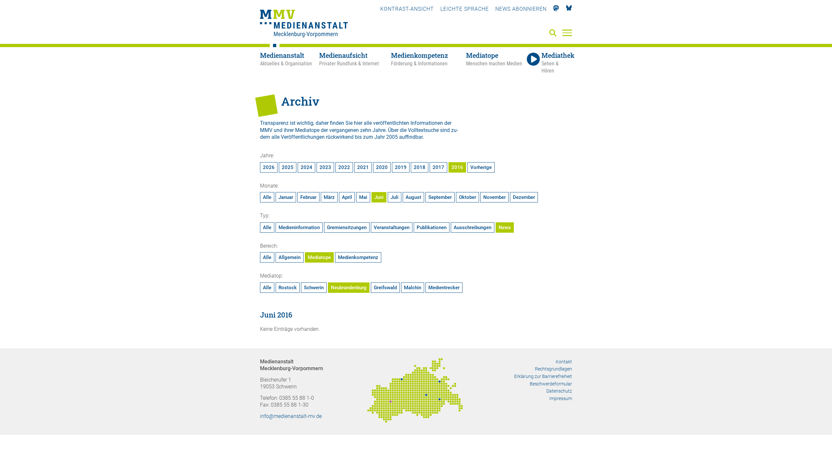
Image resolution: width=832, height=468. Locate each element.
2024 (306, 167)
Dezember (524, 197)
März (329, 197)
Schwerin (314, 288)
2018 (419, 167)
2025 (287, 167)
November (494, 197)
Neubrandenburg (349, 288)
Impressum (560, 398)
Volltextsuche (423, 130)
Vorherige (481, 167)
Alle (267, 197)
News (505, 227)
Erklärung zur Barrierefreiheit (543, 376)
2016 (457, 167)
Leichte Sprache (464, 9)
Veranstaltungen (392, 227)
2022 (344, 167)
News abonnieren (521, 9)
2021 (363, 167)
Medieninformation (299, 227)
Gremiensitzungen (347, 227)
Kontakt (564, 361)
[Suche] (554, 33)
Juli (394, 197)
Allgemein (290, 257)
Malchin (412, 288)
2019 (401, 167)
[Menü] (567, 32)
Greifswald (385, 288)
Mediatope (319, 257)
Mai (363, 197)
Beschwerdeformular (551, 383)
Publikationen (432, 227)
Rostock (288, 288)
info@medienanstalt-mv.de (291, 416)
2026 (269, 167)
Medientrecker (444, 288)
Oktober (467, 197)
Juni (379, 197)
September (440, 197)
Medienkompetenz (358, 257)
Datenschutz (559, 391)
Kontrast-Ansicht (407, 9)
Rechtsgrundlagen (553, 368)
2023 (325, 167)
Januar (286, 197)
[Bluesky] (569, 9)
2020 (382, 167)
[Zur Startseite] (304, 24)
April (347, 197)
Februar (308, 197)
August (413, 197)
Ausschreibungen (472, 227)
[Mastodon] (556, 9)
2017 (438, 167)
